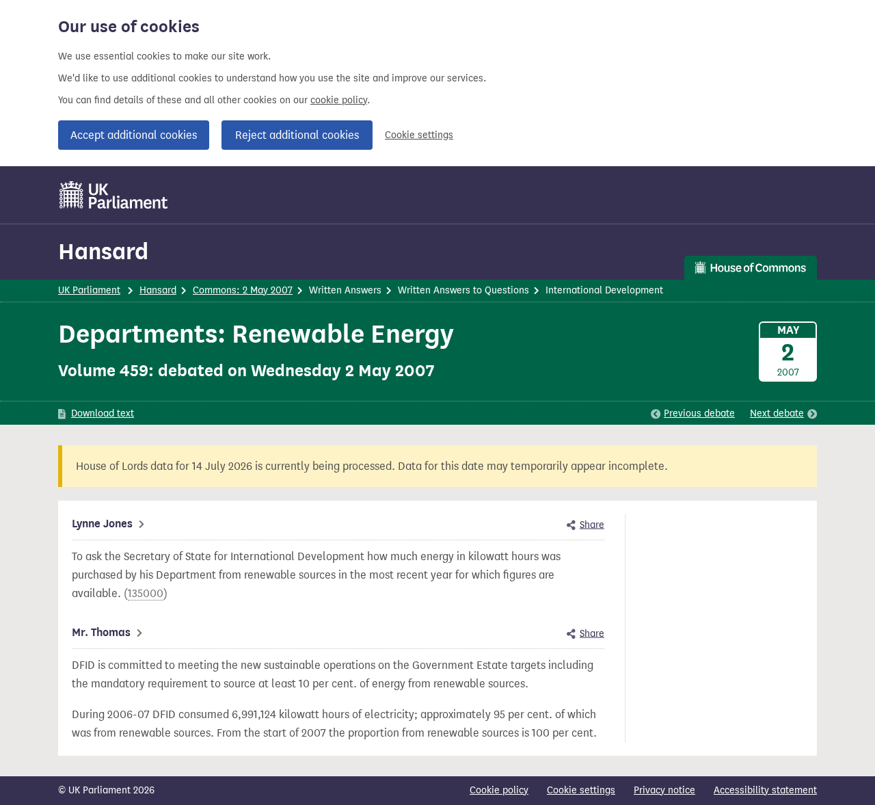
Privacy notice (664, 790)
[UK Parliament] (114, 195)
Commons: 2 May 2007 (243, 290)
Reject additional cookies (297, 135)
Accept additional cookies (133, 135)
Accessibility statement (765, 790)
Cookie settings (419, 135)
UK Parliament (89, 290)
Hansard (103, 251)
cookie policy (338, 100)
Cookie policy (499, 790)
